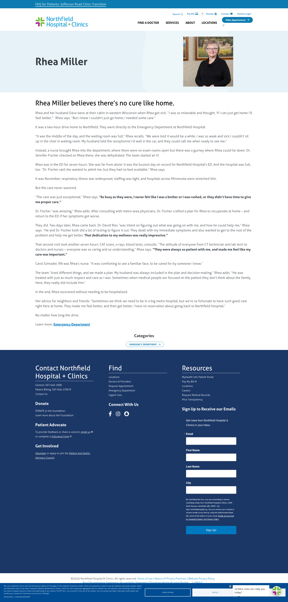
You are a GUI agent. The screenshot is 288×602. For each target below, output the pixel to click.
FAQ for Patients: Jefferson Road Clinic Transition (70, 4)
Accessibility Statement (133, 582)
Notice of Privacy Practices (170, 578)
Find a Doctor (148, 22)
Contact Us (41, 394)
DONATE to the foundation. (50, 411)
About (190, 22)
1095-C (198, 582)
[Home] (61, 19)
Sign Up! (211, 530)
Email (189, 434)
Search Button (181, 14)
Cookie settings (168, 593)
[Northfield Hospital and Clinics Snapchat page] (128, 415)
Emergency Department (143, 344)
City (188, 482)
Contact (225, 13)
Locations (209, 22)
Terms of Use (145, 578)
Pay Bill (190, 13)
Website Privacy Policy (201, 578)
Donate (210, 13)
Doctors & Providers (120, 381)
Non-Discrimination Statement (100, 582)
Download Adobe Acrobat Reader (169, 582)
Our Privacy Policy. (211, 519)
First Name (193, 450)
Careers (186, 390)
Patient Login (244, 13)
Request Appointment (121, 386)
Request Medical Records (196, 395)
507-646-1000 (53, 385)
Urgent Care (115, 395)
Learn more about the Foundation (54, 415)
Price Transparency (192, 399)
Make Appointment (236, 19)
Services (172, 22)
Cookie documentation (22, 597)
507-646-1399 (60, 389)
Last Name (193, 466)
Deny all (215, 593)
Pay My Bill (188, 381)
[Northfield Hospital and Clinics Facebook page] (112, 415)
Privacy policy (8, 597)
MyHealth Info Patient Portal (198, 377)
